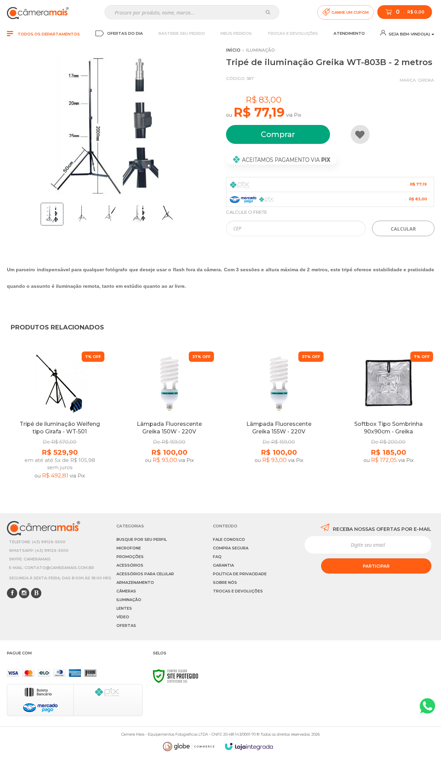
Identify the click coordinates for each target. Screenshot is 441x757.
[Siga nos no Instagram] (24, 593)
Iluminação (260, 50)
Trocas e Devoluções (292, 33)
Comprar (278, 134)
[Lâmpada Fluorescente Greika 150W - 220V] (169, 422)
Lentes (124, 608)
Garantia (223, 565)
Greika (426, 80)
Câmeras (126, 591)
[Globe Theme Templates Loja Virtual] (189, 746)
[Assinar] (376, 566)
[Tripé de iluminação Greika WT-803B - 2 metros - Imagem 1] (52, 214)
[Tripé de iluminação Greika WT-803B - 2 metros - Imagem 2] (81, 213)
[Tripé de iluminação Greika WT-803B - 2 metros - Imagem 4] (138, 213)
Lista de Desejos (360, 134)
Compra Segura (230, 548)
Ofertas (126, 625)
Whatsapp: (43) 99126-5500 (39, 550)
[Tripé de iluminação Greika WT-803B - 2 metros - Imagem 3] (110, 213)
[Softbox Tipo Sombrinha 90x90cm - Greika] (388, 422)
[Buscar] (268, 12)
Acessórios (129, 565)
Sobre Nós (225, 582)
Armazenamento (135, 582)
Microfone (128, 548)
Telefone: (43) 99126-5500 (37, 541)
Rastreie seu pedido (181, 33)
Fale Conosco (229, 539)
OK (403, 228)
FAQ (217, 556)
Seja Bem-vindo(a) (409, 34)
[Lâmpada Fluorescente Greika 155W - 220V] (279, 422)
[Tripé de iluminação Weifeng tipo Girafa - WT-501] (59, 422)
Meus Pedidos (236, 33)
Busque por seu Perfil (141, 539)
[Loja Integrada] (249, 746)
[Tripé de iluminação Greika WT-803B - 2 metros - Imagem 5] (167, 213)
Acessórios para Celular (145, 573)
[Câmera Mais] (38, 13)
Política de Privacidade (240, 573)
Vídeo (122, 616)
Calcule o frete (246, 212)
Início (233, 50)
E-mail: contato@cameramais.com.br (51, 567)
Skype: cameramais (30, 559)
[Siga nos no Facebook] (12, 593)
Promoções (130, 556)
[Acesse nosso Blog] (36, 593)
